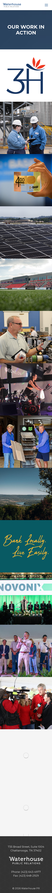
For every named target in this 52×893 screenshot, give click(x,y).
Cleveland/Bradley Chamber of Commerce (26, 337)
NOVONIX (26, 598)
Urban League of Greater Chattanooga (26, 755)
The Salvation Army (26, 703)
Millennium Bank (26, 546)
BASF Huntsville (26, 180)
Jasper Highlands (26, 493)
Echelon (25, 389)
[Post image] (26, 128)
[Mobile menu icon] (46, 5)
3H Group (26, 75)
